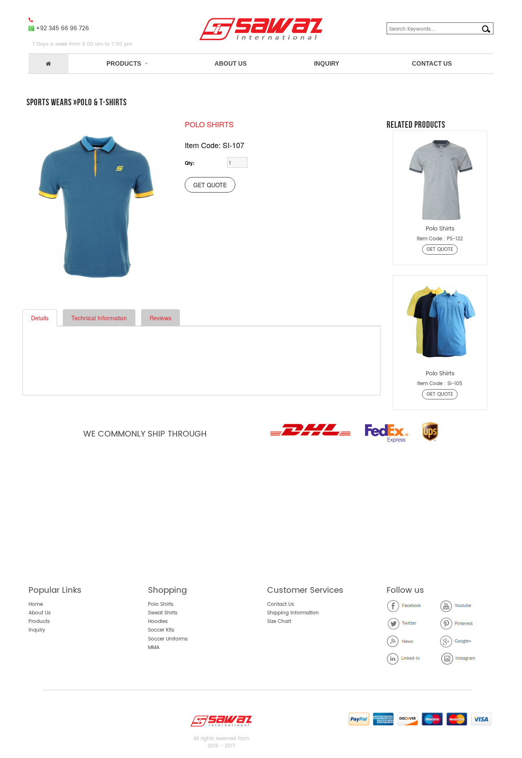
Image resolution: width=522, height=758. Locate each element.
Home (36, 604)
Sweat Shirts (162, 613)
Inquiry (326, 63)
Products (123, 63)
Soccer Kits (161, 630)
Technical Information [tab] (99, 318)
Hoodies (158, 621)
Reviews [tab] (160, 318)
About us (231, 63)
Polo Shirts (160, 604)
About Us (40, 613)
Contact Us (432, 63)
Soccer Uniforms (168, 639)
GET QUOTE (440, 249)
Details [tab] (40, 318)
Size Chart (279, 621)
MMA (153, 648)
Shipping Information (293, 613)
